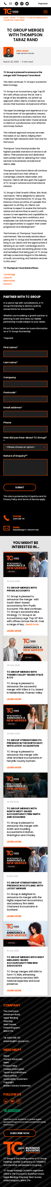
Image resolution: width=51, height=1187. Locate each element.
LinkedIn (16, 4)
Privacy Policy (10, 499)
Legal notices (10, 1075)
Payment (43, 3)
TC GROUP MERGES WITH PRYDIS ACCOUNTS (25, 594)
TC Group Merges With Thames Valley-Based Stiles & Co (25, 670)
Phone (7, 422)
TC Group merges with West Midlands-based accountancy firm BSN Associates (25, 958)
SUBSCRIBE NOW (19, 1133)
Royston (7, 283)
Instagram (22, 4)
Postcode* (10, 392)
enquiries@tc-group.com (10, 4)
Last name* (10, 362)
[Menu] (46, 11)
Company (9, 377)
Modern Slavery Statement (17, 1085)
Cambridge (9, 274)
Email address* (12, 407)
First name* (10, 347)
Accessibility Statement (15, 1079)
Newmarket (9, 280)
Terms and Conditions (14, 1072)
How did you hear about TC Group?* (25, 439)
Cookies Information (13, 1069)
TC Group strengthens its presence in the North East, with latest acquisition (25, 738)
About (6, 1055)
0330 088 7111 (18, 518)
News (12, 17)
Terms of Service (30, 499)
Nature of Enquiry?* (15, 455)
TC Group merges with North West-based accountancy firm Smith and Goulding (25, 810)
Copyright (8, 1082)
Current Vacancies (12, 1059)
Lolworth (7, 277)
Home (6, 17)
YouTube (27, 4)
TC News (21, 17)
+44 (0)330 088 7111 (5, 4)
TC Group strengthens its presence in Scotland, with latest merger (25, 884)
